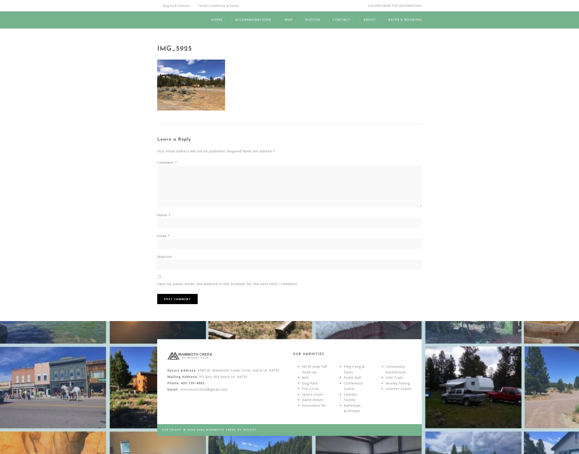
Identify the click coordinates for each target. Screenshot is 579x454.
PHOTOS (312, 20)
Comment (167, 162)
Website (164, 256)
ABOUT (369, 20)
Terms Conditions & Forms (218, 6)
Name (164, 215)
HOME (217, 20)
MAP (289, 20)
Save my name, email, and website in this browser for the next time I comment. (227, 283)
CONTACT (341, 20)
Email (163, 235)
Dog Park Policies (176, 6)
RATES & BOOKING (405, 20)
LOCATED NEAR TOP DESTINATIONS (395, 6)
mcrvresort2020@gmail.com (204, 389)
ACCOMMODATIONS (253, 20)
